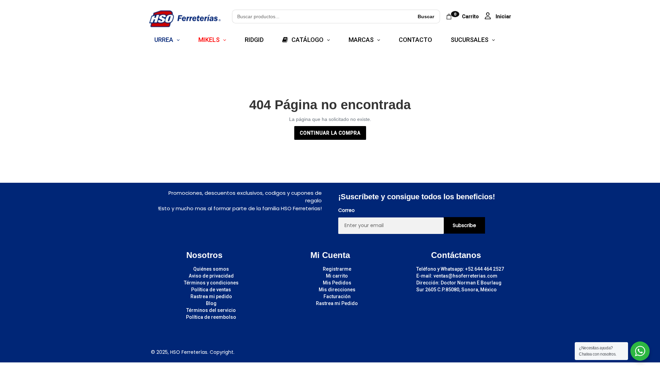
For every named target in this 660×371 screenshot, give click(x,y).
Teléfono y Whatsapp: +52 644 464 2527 (460, 269)
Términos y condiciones (211, 282)
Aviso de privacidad (211, 276)
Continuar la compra (330, 133)
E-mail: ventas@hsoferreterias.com (456, 276)
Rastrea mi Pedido (337, 303)
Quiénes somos (211, 269)
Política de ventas (211, 289)
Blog (211, 303)
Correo (346, 210)
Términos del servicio (211, 310)
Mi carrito (337, 276)
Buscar (426, 16)
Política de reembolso (211, 317)
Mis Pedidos (337, 282)
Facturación (337, 296)
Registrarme (337, 269)
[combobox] (322, 16)
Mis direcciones (337, 289)
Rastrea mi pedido (211, 296)
